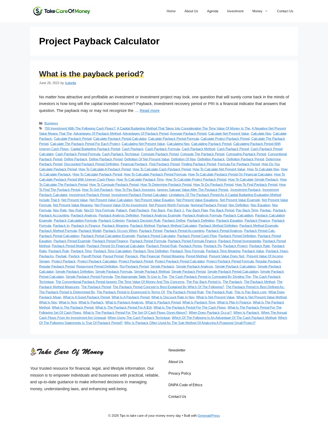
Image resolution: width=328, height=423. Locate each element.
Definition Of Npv (183, 159)
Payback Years (277, 251)
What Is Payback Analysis (124, 302)
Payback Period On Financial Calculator (115, 246)
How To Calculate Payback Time (140, 179)
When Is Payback (246, 312)
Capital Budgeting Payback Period (95, 149)
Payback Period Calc (259, 231)
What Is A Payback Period (130, 297)
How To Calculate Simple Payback (253, 179)
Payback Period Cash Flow (197, 236)
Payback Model (90, 231)
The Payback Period (96, 287)
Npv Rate (60, 210)
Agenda (212, 11)
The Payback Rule (219, 292)
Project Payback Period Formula (230, 261)
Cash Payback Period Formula (77, 154)
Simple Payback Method (152, 271)
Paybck (74, 256)
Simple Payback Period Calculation (232, 271)
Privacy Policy (179, 373)
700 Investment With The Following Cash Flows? (79, 128)
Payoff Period (91, 256)
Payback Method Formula (58, 231)
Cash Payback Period (233, 149)
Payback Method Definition (218, 225)
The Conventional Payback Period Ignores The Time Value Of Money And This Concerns (120, 282)
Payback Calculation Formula (75, 220)
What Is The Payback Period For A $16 (123, 307)
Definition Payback (211, 159)
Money (257, 11)
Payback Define (173, 220)
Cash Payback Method (198, 149)
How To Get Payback (97, 190)
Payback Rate (259, 246)
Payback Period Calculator (156, 236)
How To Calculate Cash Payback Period (162, 169)
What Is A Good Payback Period (86, 297)
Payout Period (113, 256)
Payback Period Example (72, 241)
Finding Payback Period (198, 164)
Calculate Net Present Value (228, 133)
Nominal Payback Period (209, 205)
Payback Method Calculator (177, 225)
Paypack (131, 256)
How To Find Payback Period (256, 184)
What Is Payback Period (163, 302)
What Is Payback (91, 302)
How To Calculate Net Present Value (219, 169)
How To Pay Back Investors (135, 190)
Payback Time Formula (187, 251)
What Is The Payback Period (72, 307)
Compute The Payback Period (202, 154)
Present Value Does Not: (227, 256)
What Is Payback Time (198, 302)
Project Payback (64, 261)
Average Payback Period (188, 133)
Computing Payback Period (246, 154)
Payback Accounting (54, 215)
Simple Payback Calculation (235, 266)
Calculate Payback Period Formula (173, 138)
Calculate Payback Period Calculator (119, 138)
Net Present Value (74, 200)
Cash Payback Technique (120, 154)
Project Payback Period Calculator (180, 261)
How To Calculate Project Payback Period (196, 179)
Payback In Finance (85, 225)
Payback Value (253, 251)
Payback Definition (200, 220)
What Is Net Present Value (215, 297)
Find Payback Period (164, 164)
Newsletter (176, 350)
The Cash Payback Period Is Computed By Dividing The (210, 277)
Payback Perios (190, 246)
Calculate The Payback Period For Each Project (85, 144)
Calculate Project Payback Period (225, 138)
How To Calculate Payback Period (97, 174)
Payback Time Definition (150, 251)
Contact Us (285, 11)
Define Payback (75, 159)
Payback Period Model (68, 246)
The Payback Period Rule (185, 292)
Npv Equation (260, 205)
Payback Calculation (238, 215)
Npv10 (88, 210)
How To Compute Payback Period (114, 184)
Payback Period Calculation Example (108, 236)
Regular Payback (268, 261)
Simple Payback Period (188, 271)
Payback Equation (229, 220)
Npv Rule (75, 210)
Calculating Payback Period (211, 144)
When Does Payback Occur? (210, 312)
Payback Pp (213, 246)
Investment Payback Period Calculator (139, 195)
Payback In (61, 225)
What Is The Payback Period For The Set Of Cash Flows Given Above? (135, 312)
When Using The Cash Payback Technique (139, 318)
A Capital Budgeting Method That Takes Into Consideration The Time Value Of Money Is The (183, 128)
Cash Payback (132, 149)
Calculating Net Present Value (143, 144)
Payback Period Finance (110, 241)
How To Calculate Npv (263, 169)
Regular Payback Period (57, 266)
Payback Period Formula (148, 241)
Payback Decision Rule (143, 220)
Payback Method (142, 225)
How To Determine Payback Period (165, 184)
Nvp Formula (104, 210)
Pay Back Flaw (197, 210)
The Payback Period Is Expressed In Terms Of (131, 292)
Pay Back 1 (175, 210)
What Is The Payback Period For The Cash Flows (190, 307)
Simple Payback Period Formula (89, 277)
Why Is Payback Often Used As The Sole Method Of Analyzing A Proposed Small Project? (189, 323)
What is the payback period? (91, 73)
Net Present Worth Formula (169, 205)
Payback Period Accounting (184, 231)
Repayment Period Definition (97, 266)
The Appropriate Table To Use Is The (140, 277)
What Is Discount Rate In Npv (172, 297)
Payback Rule (58, 251)
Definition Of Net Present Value (146, 159)
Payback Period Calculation (59, 236)
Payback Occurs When (120, 231)
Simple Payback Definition (74, 271)
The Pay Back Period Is (203, 282)
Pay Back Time (247, 210)
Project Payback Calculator (97, 261)
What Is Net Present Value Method (261, 297)
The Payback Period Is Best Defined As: (255, 287)
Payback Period (150, 231)
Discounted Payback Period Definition (91, 164)
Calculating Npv (178, 144)
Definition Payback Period (245, 159)
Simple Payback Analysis (194, 266)
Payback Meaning (115, 225)
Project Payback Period (136, 261)
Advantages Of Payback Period (145, 133)
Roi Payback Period (134, 266)
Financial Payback (134, 164)
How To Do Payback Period (213, 184)
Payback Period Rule (161, 246)
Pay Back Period (222, 210)
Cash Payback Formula (162, 149)
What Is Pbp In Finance (234, 302)
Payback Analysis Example (161, 215)
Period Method (196, 256)
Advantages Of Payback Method (97, 133)
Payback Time (81, 251)
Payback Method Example (258, 225)
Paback (121, 210)
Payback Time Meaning (223, 251)
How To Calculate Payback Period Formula (155, 174)
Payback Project (235, 246)
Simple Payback (162, 266)
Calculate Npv (261, 133)
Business (51, 123)
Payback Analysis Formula (202, 215)
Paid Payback (139, 210)
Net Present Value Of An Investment (120, 205)
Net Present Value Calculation (111, 200)
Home (171, 11)
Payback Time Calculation (112, 251)
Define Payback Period (105, 159)
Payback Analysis (84, 215)
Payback (279, 210)
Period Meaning (172, 256)
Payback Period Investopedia (239, 241)
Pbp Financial (150, 256)
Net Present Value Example (240, 200)
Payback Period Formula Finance (192, 241)
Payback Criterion (111, 220)
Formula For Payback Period (239, 164)
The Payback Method (259, 282)
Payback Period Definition (237, 236)
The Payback (232, 282)
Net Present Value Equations (197, 200)
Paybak (61, 256)
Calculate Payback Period (72, 138)
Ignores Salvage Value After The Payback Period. (193, 190)
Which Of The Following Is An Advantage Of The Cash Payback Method (224, 318)
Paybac (265, 210)
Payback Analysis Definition (119, 215)
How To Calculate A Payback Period (105, 169)
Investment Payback (245, 190)
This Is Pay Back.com (250, 292)
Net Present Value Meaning (73, 205)
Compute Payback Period (160, 154)
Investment (235, 11)
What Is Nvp (68, 302)
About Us (191, 11)
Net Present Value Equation (154, 200)
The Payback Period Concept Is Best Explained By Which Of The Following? (168, 287)
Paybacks (46, 256)
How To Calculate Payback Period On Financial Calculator (230, 174)
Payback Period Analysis (224, 231)
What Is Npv (48, 302)
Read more (150, 110)
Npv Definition (238, 205)
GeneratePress (209, 415)
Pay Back (158, 210)
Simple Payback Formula (113, 271)
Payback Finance (257, 220)
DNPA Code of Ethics (185, 385)
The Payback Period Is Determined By (67, 292)
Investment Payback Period (89, 195)
